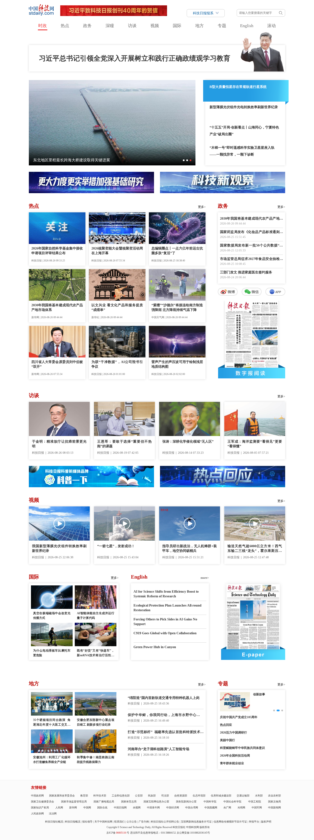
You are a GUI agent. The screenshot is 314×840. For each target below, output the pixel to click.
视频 (154, 25)
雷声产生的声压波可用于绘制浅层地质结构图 (177, 364)
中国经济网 (172, 807)
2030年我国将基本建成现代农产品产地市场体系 (57, 307)
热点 (65, 25)
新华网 (73, 807)
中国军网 (257, 807)
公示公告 (131, 821)
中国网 (87, 807)
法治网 (53, 813)
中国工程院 (254, 801)
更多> (202, 207)
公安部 (139, 795)
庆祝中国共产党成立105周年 (238, 717)
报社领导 (87, 821)
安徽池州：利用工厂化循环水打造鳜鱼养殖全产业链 (51, 760)
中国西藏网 (210, 807)
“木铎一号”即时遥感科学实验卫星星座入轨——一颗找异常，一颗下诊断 (242, 151)
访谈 (132, 25)
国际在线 (102, 807)
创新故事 (259, 694)
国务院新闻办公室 (186, 801)
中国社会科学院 (232, 801)
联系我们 (119, 821)
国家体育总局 (128, 801)
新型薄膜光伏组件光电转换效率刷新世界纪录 (244, 107)
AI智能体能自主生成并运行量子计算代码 (95, 616)
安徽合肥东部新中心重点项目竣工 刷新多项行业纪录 (95, 722)
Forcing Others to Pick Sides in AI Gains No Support (165, 621)
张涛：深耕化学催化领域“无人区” (188, 441)
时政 (42, 25)
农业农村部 (274, 795)
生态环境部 (199, 795)
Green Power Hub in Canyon (155, 647)
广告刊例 (144, 821)
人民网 (59, 807)
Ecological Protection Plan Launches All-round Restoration (167, 608)
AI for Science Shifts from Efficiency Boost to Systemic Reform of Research (166, 594)
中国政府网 (37, 795)
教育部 (84, 795)
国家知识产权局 (40, 807)
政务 (87, 25)
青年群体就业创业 (232, 763)
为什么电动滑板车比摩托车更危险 (51, 653)
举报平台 (254, 821)
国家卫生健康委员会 (42, 801)
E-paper (253, 654)
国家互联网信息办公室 (156, 801)
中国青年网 (153, 807)
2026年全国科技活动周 (235, 755)
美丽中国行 (227, 740)
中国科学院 (210, 801)
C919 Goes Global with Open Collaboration (165, 633)
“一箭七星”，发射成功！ (116, 546)
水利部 (259, 795)
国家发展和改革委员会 (62, 795)
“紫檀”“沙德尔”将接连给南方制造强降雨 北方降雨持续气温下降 (177, 307)
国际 (177, 25)
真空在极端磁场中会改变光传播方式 (51, 616)
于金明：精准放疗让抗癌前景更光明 (59, 444)
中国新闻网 (274, 807)
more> (205, 577)
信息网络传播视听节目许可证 (230, 821)
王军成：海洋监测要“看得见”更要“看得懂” (254, 444)
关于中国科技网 (103, 821)
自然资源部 (180, 795)
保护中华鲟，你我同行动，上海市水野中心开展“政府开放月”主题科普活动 (166, 715)
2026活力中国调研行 (233, 732)
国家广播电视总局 (104, 801)
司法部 (165, 795)
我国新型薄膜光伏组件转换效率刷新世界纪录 (59, 548)
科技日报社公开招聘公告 (165, 821)
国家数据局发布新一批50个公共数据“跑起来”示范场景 (251, 246)
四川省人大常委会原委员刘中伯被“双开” (57, 364)
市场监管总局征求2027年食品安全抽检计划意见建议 (251, 259)
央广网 (227, 807)
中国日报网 (120, 807)
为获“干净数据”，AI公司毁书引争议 (117, 364)
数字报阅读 (251, 373)
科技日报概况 (72, 821)
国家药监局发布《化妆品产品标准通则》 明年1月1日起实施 (251, 232)
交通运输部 (243, 795)
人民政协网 (37, 813)
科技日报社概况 (54, 821)
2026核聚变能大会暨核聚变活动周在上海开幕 (117, 250)
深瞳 (110, 25)
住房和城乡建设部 (221, 795)
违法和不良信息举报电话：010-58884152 (153, 832)
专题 (222, 25)
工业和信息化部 (121, 795)
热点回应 (226, 724)
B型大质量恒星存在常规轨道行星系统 (238, 87)
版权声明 (266, 821)
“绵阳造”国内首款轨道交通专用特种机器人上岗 (164, 698)
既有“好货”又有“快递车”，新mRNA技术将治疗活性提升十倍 (95, 653)
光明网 (241, 807)
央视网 (137, 807)
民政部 (152, 795)
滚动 (271, 25)
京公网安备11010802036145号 (193, 832)
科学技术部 (99, 795)
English (246, 25)
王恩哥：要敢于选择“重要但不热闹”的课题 (124, 444)
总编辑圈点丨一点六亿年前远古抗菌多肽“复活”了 (177, 250)
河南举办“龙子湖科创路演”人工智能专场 (158, 749)
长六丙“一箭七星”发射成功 (56, 160)
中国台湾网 (191, 807)
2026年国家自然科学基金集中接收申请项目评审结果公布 (57, 250)
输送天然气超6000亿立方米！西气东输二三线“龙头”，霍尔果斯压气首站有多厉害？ (254, 548)
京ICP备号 (117, 832)
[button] (184, 160)
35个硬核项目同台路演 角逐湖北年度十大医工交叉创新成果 (51, 722)
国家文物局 (274, 801)
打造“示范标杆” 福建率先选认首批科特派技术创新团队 (166, 732)
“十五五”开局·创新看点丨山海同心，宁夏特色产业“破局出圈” (244, 130)
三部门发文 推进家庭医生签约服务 (246, 272)
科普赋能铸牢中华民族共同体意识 (242, 748)
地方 (199, 25)
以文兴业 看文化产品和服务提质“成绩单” (117, 307)
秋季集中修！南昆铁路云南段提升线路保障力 (95, 760)
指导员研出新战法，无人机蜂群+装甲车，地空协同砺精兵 (189, 548)
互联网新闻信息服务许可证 (196, 821)
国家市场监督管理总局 (74, 801)
